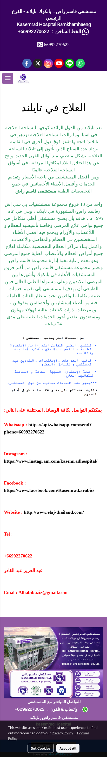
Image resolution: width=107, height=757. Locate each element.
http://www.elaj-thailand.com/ (54, 512)
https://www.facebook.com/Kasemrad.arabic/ (49, 490)
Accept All (67, 748)
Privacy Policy (62, 732)
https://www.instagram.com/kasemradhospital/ (50, 461)
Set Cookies (40, 748)
